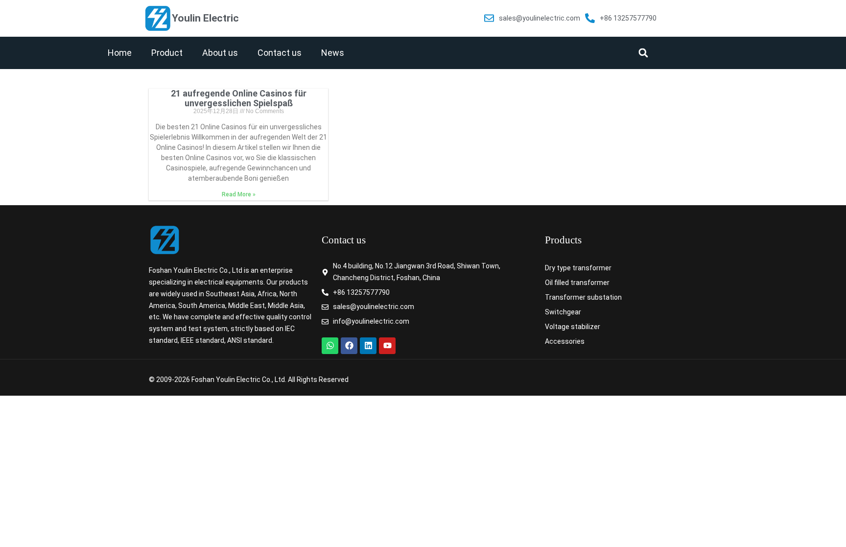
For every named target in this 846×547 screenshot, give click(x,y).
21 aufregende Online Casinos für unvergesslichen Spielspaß (238, 98)
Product (167, 53)
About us (220, 53)
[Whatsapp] (330, 345)
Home (120, 53)
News (332, 53)
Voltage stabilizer (572, 327)
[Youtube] (387, 345)
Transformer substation (583, 297)
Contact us (280, 53)
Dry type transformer (578, 268)
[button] (643, 52)
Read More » (239, 194)
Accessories (565, 341)
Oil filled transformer (577, 282)
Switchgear (563, 312)
